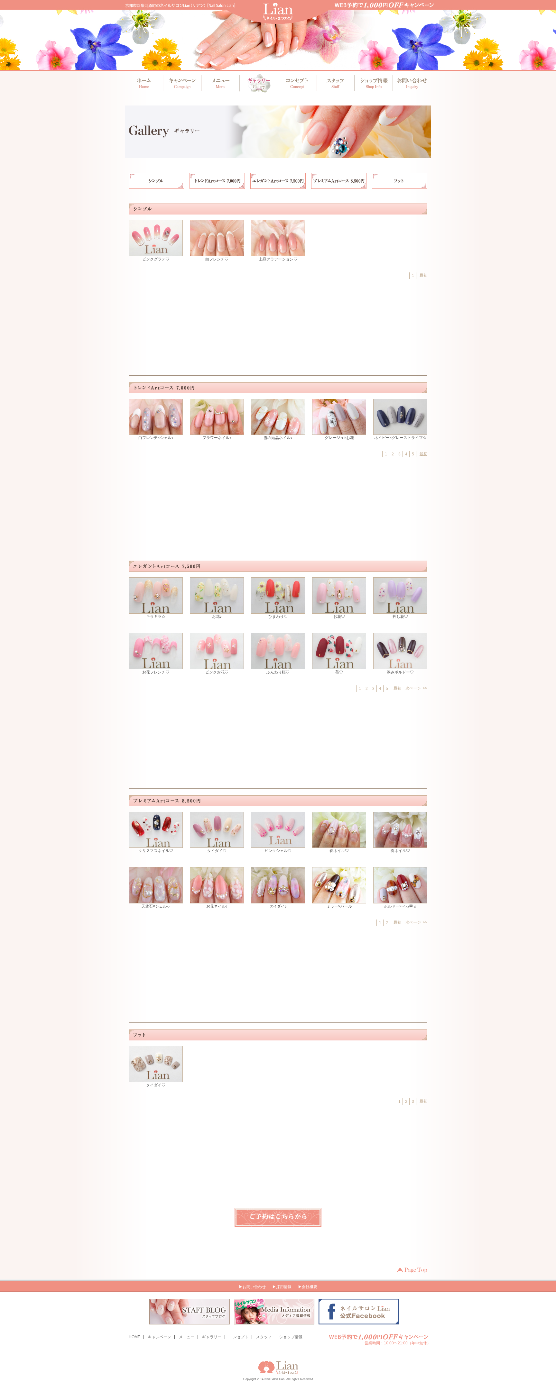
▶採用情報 (282, 1287)
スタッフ (334, 83)
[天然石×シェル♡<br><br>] (156, 900)
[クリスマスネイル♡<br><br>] (156, 845)
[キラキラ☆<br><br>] (156, 611)
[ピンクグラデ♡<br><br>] (156, 253)
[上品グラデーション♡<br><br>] (278, 253)
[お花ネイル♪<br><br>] (217, 900)
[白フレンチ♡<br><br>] (217, 253)
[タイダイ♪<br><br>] (278, 900)
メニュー (220, 83)
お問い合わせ (410, 83)
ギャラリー (258, 83)
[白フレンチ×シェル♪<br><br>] (156, 432)
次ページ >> (416, 688)
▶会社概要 (307, 1287)
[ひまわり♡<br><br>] (278, 611)
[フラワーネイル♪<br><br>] (217, 432)
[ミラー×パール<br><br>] (339, 900)
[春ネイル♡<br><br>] (339, 845)
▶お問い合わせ (252, 1287)
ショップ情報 (372, 83)
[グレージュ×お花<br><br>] (339, 432)
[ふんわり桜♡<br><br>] (278, 666)
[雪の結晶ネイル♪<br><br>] (278, 432)
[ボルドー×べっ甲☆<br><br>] (400, 900)
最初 (423, 275)
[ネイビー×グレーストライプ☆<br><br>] (400, 432)
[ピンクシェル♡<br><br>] (278, 845)
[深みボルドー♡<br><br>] (400, 666)
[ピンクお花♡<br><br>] (217, 666)
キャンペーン (182, 83)
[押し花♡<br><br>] (400, 611)
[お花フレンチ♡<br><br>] (156, 666)
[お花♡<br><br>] (339, 611)
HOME (134, 1337)
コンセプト (296, 83)
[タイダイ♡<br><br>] (217, 845)
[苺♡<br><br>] (339, 666)
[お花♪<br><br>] (217, 611)
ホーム (144, 83)
